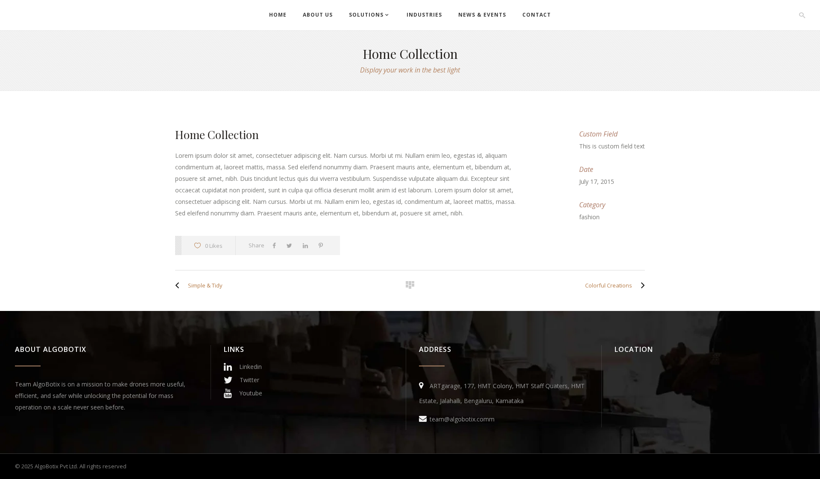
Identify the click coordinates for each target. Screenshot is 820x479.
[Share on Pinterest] (323, 245)
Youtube (250, 393)
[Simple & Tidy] (179, 285)
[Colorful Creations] (640, 285)
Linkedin (250, 367)
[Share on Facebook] (276, 245)
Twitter (249, 380)
